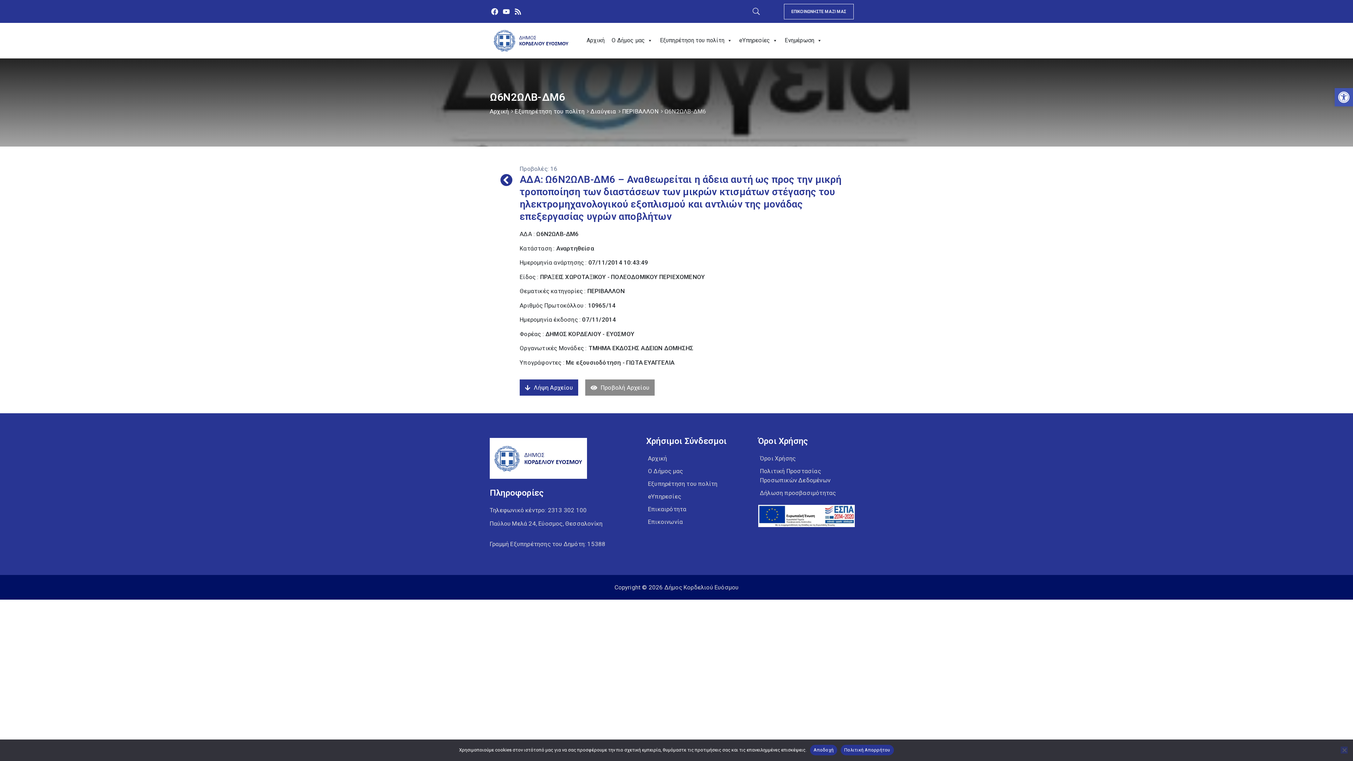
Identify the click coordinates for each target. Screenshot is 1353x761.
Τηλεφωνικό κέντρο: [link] (538, 510)
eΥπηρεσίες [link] (754, 40)
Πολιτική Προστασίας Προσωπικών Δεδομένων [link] (795, 476)
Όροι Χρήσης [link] (778, 458)
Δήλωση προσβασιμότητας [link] (798, 492)
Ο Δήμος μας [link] (628, 40)
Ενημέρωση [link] (799, 40)
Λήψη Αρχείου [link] (553, 387)
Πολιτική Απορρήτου (867, 750)
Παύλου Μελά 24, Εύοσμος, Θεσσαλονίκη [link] (546, 523)
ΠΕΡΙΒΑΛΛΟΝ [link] (640, 111)
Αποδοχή (824, 750)
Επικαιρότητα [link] (667, 509)
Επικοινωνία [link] (665, 521)
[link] (1344, 97)
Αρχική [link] (596, 40)
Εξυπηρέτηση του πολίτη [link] (692, 40)
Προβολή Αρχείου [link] (625, 387)
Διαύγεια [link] (603, 111)
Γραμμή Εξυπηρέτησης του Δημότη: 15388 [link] (547, 543)
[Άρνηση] (1344, 750)
